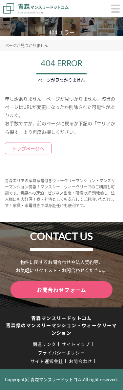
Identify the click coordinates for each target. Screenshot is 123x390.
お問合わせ (80, 361)
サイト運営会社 (47, 361)
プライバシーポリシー (61, 352)
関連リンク (44, 344)
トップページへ (28, 148)
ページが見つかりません (26, 45)
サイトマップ (76, 344)
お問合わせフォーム (61, 290)
